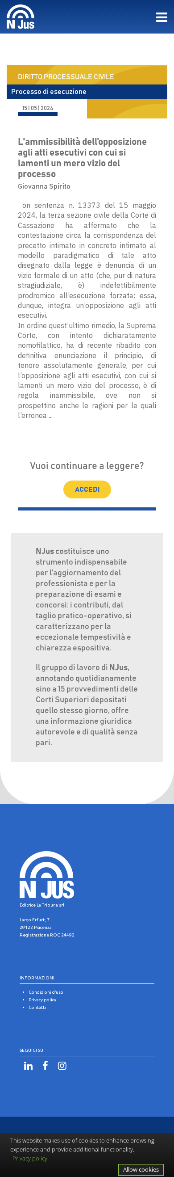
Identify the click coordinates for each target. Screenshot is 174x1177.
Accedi (87, 489)
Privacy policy (29, 1158)
